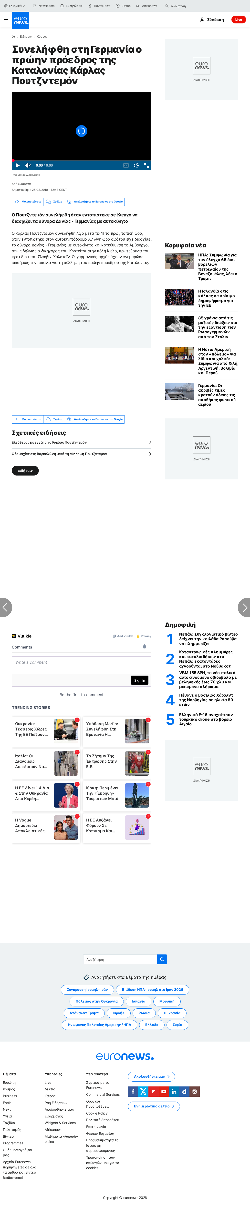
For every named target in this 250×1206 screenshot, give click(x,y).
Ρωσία (144, 1013)
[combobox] (191, 6)
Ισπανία (138, 1001)
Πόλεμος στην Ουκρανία (97, 1001)
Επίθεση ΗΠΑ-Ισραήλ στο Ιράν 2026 (152, 990)
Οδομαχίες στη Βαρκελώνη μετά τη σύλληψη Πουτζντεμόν (59, 454)
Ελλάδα (151, 1025)
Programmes (13, 1143)
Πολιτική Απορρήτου (102, 1120)
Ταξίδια (9, 1123)
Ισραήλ (119, 1013)
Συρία (177, 1025)
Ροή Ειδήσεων (56, 1103)
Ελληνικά (15, 6)
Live (238, 19)
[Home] (13, 36)
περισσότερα (97, 1074)
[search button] (167, 6)
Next (7, 1109)
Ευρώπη (9, 1082)
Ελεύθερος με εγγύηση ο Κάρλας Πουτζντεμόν (49, 442)
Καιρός (50, 1096)
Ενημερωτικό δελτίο (152, 1106)
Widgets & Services (60, 1123)
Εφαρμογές (54, 1116)
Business (10, 1096)
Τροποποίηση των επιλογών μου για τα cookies (102, 1162)
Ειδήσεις (25, 36)
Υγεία (7, 1116)
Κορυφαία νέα (185, 245)
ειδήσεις (25, 470)
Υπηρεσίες (53, 1074)
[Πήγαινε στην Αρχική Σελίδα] (20, 20)
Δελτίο (50, 1089)
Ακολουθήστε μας (59, 1109)
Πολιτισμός (12, 1129)
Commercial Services (103, 1094)
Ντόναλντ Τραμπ (84, 1013)
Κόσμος (42, 36)
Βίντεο (8, 1136)
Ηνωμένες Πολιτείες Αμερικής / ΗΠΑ (99, 1025)
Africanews (53, 1129)
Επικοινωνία (96, 1127)
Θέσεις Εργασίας (100, 1133)
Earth (7, 1103)
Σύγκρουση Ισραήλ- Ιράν (87, 990)
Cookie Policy (97, 1113)
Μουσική (167, 1001)
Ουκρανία (172, 1013)
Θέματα (9, 1074)
